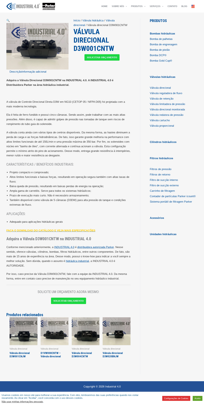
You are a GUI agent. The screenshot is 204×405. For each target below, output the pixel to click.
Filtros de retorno (160, 174)
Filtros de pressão (160, 169)
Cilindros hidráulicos (163, 142)
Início (76, 20)
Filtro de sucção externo (164, 185)
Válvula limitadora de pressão (167, 104)
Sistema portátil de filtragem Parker (171, 201)
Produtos (137, 6)
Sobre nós (118, 6)
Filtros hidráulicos (161, 158)
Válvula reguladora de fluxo (166, 93)
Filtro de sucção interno (164, 180)
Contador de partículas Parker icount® (173, 196)
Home (104, 6)
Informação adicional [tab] (34, 71)
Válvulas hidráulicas (162, 76)
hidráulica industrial (77, 261)
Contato (172, 6)
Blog (184, 6)
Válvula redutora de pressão (166, 114)
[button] (125, 6)
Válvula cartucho (160, 120)
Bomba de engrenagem (163, 44)
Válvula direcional (160, 87)
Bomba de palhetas (161, 39)
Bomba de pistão (160, 49)
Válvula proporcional (162, 125)
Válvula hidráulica (92, 20)
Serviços (155, 6)
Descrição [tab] (16, 71)
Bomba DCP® (158, 55)
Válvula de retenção (161, 98)
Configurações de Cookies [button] (176, 398)
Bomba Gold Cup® (161, 60)
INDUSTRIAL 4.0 (64, 247)
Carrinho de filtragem (162, 190)
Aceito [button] (197, 398)
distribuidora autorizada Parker (95, 247)
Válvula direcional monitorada (167, 109)
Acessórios (157, 217)
